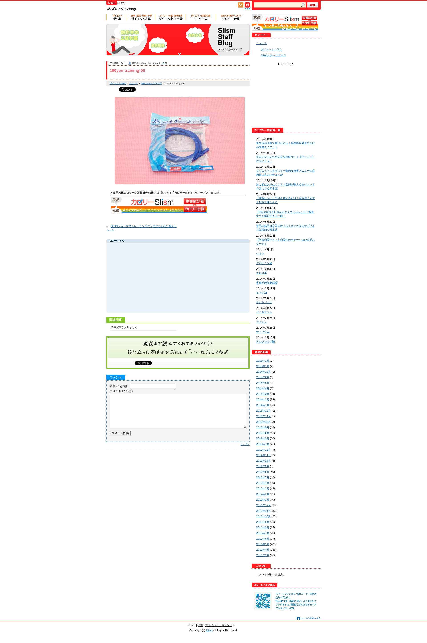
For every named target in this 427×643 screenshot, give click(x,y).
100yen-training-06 (127, 70)
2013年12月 (263, 410)
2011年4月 (262, 549)
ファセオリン (264, 312)
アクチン (261, 322)
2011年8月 (262, 527)
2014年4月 (262, 388)
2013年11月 (263, 416)
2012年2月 (262, 494)
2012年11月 (263, 455)
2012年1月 (262, 499)
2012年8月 (262, 471)
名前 (118, 386)
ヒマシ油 (261, 292)
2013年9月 (262, 427)
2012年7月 (262, 477)
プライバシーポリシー (218, 625)
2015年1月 (262, 366)
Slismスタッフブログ (273, 55)
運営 (200, 625)
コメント (121, 391)
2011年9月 (262, 522)
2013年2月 (262, 438)
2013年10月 (263, 421)
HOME (191, 625)
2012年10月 (263, 460)
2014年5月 (262, 382)
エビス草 (261, 273)
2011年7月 (262, 533)
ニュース (261, 43)
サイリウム (263, 331)
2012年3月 (262, 488)
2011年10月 (263, 516)
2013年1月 (262, 444)
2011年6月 (262, 538)
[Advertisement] (149, 278)
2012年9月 (262, 466)
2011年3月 (262, 555)
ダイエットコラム (271, 49)
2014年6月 (262, 377)
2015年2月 (262, 360)
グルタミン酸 (264, 263)
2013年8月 (262, 433)
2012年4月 (262, 483)
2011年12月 (263, 505)
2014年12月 (263, 371)
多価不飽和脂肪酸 (267, 282)
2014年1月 (262, 405)
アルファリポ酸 (265, 341)
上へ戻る (245, 444)
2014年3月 (262, 394)
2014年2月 (262, 399)
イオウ (260, 253)
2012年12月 (263, 449)
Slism (209, 630)
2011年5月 (262, 544)
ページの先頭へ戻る (311, 618)
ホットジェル (264, 302)
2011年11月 (263, 510)
